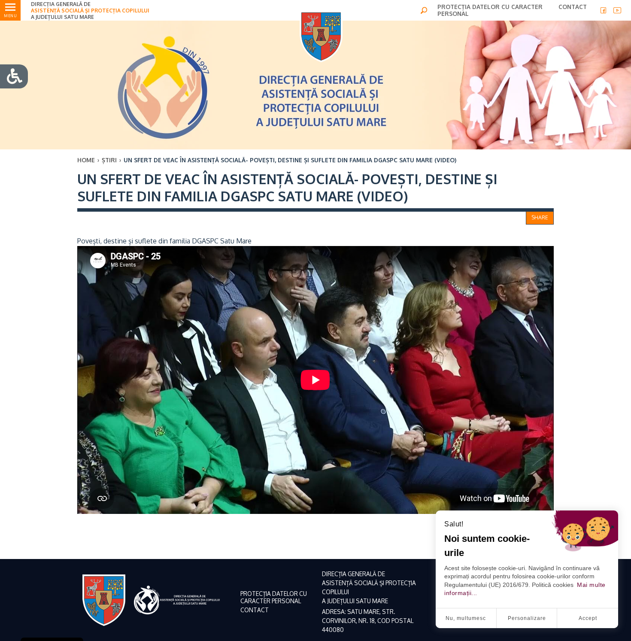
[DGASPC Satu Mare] (321, 36)
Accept (588, 618)
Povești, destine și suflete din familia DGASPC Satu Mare (164, 241)
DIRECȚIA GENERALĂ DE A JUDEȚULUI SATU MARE (90, 10)
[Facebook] (604, 10)
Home (86, 160)
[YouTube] (617, 10)
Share (539, 217)
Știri (109, 160)
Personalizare (527, 618)
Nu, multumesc (466, 618)
